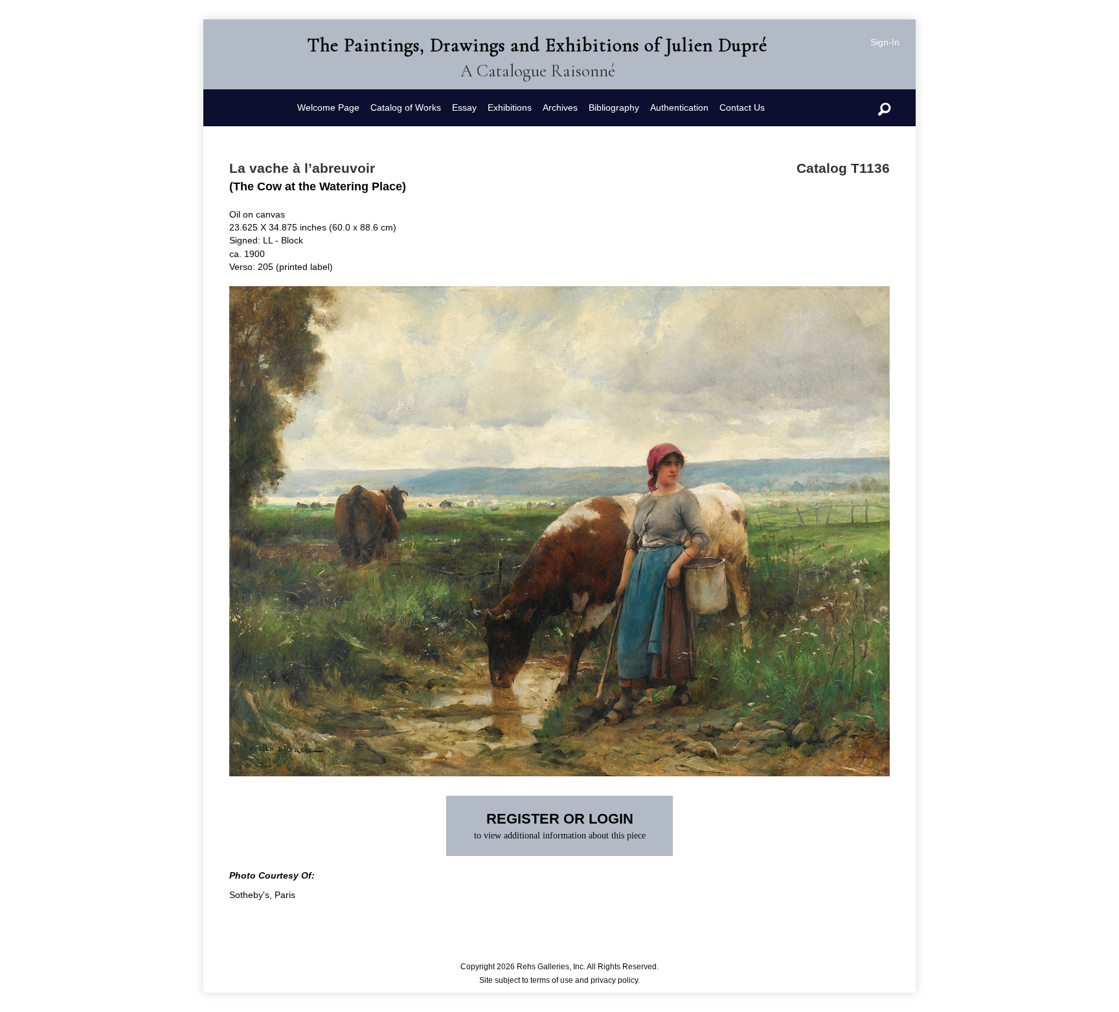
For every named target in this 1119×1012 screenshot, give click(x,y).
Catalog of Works (405, 107)
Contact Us (742, 107)
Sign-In (884, 42)
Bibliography (614, 107)
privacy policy (614, 980)
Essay (464, 107)
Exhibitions (510, 107)
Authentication (679, 107)
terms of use (551, 980)
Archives (560, 107)
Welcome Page (328, 107)
